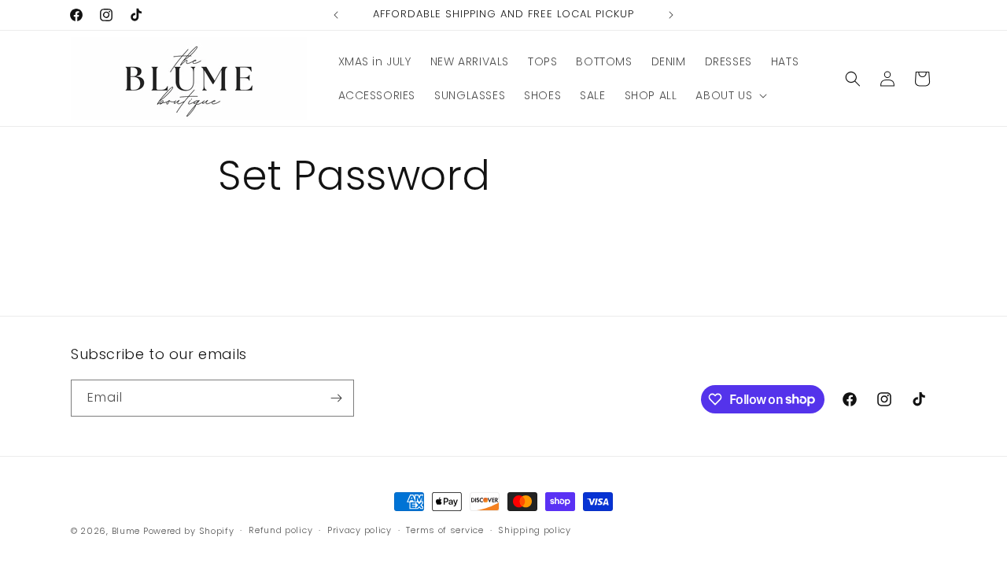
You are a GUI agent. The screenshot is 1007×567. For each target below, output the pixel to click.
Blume (126, 530)
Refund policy (280, 530)
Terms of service (444, 530)
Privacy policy (359, 530)
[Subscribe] (336, 398)
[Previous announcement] (336, 15)
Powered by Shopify (188, 530)
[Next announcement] (671, 15)
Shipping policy (534, 530)
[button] (729, 95)
